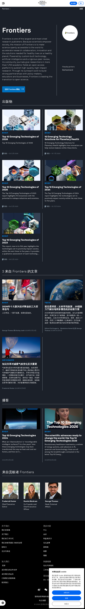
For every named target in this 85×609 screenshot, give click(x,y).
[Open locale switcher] (2, 603)
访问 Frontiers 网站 (12, 89)
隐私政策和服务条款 (42, 596)
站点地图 (42, 600)
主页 (81, 9)
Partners (5, 9)
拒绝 (66, 598)
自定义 (66, 604)
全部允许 (66, 592)
